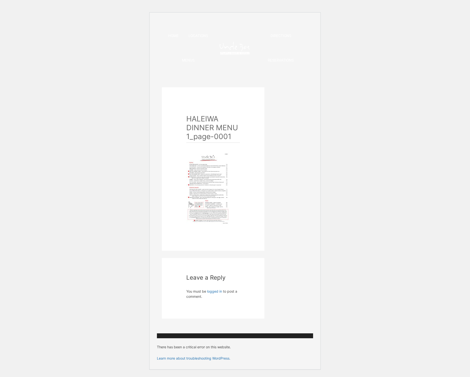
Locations (198, 36)
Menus (188, 60)
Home (173, 36)
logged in (214, 291)
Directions (280, 36)
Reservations (281, 60)
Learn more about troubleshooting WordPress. (193, 358)
